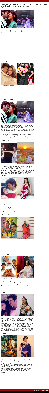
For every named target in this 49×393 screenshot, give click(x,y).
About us (47, 390)
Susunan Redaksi (36, 390)
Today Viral (19, 0)
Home (1, 0)
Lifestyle (16, 0)
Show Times (4, 0)
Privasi (40, 390)
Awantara (2, 7)
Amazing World (12, 0)
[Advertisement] (17, 39)
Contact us (43, 390)
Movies (8, 0)
